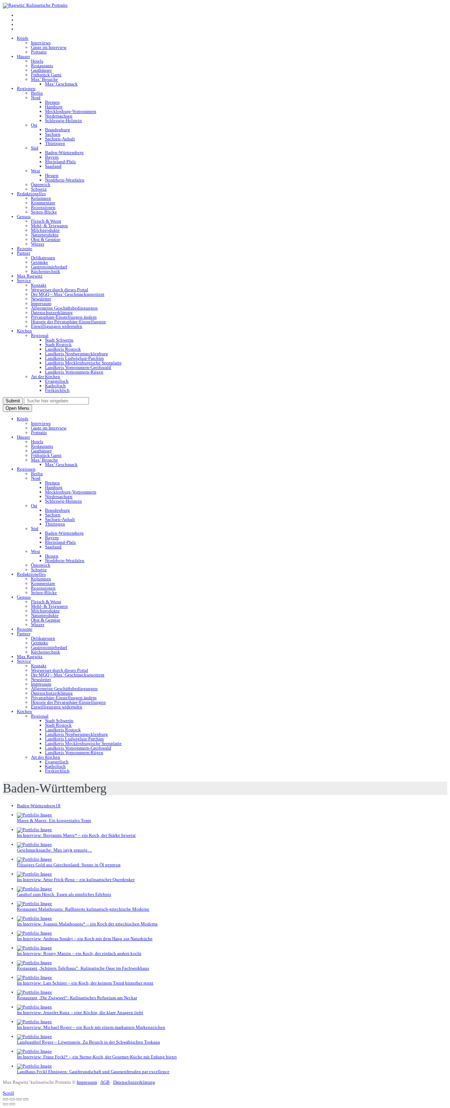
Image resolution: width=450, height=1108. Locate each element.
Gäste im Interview (48, 47)
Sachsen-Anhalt (60, 138)
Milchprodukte (45, 230)
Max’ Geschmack (61, 84)
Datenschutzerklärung (52, 312)
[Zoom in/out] (25, 1099)
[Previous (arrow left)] (5, 1104)
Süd (34, 148)
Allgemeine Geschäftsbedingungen (64, 308)
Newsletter (41, 298)
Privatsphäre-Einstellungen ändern (64, 317)
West (35, 170)
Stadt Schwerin (59, 340)
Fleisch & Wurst (46, 221)
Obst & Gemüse (45, 239)
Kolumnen (41, 198)
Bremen (52, 102)
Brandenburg (57, 129)
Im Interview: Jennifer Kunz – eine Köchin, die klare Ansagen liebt (80, 1012)
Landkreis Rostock (63, 349)
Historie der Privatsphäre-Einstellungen (68, 321)
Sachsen (52, 134)
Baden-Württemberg (64, 152)
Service (24, 280)
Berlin (37, 93)
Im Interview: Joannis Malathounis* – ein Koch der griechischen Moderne (87, 923)
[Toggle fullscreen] (19, 1099)
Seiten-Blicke (44, 212)
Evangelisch (57, 381)
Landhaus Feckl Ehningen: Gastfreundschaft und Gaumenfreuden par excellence (93, 1071)
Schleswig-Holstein (63, 120)
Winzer (37, 244)
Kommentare (43, 202)
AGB (105, 1082)
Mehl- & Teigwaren (49, 225)
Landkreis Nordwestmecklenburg (76, 353)
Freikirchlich (57, 390)
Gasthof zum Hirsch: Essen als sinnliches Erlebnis (64, 894)
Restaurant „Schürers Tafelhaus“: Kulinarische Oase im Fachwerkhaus (83, 968)
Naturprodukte (45, 234)
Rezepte (24, 248)
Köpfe (22, 38)
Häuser (23, 56)
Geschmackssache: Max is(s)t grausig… (54, 850)
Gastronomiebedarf (49, 266)
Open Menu (17, 408)
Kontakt (38, 285)
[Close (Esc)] (5, 1099)
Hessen (51, 175)
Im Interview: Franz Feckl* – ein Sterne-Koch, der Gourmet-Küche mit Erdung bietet (97, 1056)
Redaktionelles (31, 193)
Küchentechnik (45, 271)
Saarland (53, 166)
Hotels (37, 61)
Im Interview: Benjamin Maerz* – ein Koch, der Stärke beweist (76, 835)
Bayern (52, 157)
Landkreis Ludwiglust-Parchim (74, 358)
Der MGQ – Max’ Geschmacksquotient (67, 294)
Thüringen (55, 143)
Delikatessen (43, 257)
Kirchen (24, 330)
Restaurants (42, 65)
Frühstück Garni (46, 74)
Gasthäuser (41, 70)
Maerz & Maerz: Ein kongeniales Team (54, 820)
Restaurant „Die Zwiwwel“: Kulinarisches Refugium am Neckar (77, 997)
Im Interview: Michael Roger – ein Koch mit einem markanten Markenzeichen (91, 1027)
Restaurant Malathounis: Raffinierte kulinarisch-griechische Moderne (83, 909)
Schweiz (39, 189)
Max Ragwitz (30, 276)
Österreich (40, 184)
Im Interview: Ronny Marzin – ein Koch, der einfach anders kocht (79, 953)
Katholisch (55, 385)
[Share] (12, 1099)
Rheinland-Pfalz (60, 161)
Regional (40, 335)
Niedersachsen (58, 116)
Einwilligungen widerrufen (56, 326)
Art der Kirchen (45, 376)
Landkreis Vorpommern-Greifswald (78, 367)
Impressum (41, 303)
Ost (34, 125)
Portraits (39, 52)
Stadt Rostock (58, 344)
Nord (35, 97)
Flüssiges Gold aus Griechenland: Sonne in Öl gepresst (69, 864)
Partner (23, 253)
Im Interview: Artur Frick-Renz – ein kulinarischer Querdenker (76, 879)
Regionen (26, 88)
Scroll (8, 1093)
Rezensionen (43, 207)
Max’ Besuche (44, 79)
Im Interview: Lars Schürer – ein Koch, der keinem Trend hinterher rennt (85, 983)
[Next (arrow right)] (12, 1104)
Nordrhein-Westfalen (64, 180)
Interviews (41, 42)
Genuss (24, 216)
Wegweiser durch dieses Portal (59, 289)
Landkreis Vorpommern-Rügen (74, 372)
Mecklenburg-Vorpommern (70, 111)
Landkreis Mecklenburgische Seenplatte (83, 362)
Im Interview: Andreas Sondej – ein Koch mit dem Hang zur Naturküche (85, 938)
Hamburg (54, 106)
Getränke (39, 262)
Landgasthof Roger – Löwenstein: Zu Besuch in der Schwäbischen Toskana (88, 1042)
